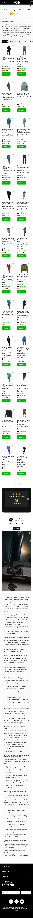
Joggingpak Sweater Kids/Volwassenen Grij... (9, 239)
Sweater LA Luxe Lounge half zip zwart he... (8, 421)
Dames (5, 19)
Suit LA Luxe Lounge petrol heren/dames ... (8, 312)
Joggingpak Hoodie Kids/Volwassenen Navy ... (23, 240)
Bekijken (6, 74)
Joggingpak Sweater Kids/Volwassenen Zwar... (23, 385)
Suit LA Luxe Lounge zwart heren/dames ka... (23, 313)
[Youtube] (22, 901)
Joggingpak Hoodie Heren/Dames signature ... (7, 349)
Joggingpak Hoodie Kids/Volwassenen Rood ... (7, 276)
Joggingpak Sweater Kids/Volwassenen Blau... (8, 458)
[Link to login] (7, 2)
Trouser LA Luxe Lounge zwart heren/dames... (24, 166)
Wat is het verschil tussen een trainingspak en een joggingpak (16, 846)
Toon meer (25, 37)
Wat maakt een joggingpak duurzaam (15, 849)
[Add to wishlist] (13, 46)
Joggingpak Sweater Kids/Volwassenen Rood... (23, 421)
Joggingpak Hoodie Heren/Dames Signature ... (7, 95)
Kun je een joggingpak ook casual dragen (16, 854)
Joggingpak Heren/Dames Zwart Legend (8, 58)
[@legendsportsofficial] (11, 519)
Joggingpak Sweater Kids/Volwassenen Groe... (8, 385)
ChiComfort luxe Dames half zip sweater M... (24, 94)
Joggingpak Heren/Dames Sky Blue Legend (24, 349)
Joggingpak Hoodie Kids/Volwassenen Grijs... (23, 204)
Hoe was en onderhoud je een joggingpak (16, 855)
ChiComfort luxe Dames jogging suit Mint (24, 130)
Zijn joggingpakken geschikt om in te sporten (14, 851)
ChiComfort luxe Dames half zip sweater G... (24, 275)
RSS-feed (26, 907)
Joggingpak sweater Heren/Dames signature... (23, 58)
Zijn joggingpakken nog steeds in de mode (16, 844)
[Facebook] (11, 901)
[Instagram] (16, 901)
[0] (30, 2)
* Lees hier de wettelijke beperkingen (10, 896)
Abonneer (26, 893)
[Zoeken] (30, 6)
